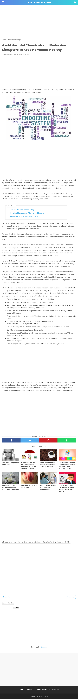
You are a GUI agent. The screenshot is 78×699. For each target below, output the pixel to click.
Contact (30, 689)
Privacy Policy (42, 689)
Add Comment (25, 54)
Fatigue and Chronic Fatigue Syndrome (24, 216)
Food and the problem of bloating (22, 210)
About (21, 689)
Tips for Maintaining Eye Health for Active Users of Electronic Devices (66, 488)
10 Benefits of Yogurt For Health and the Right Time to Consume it (10, 488)
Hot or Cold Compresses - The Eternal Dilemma (27, 213)
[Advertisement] (39, 21)
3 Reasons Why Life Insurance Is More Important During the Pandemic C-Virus (28, 465)
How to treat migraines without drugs (10, 463)
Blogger (44, 647)
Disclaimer (56, 689)
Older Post (70, 597)
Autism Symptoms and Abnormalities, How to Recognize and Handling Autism (67, 465)
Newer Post (7, 597)
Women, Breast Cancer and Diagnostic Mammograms (48, 487)
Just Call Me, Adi (39, 2)
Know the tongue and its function (29, 486)
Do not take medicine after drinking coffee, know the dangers (47, 464)
